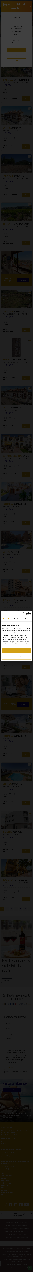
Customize (15, 657)
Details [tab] (16, 619)
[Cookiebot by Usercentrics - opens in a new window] (23, 613)
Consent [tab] (6, 619)
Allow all (16, 650)
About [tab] (27, 619)
